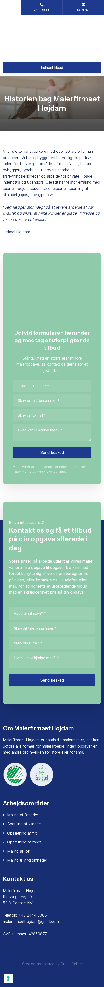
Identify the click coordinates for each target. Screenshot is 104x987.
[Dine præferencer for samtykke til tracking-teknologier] (8, 978)
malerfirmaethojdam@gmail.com (31, 921)
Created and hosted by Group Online (52, 964)
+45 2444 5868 (32, 915)
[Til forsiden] (52, 38)
